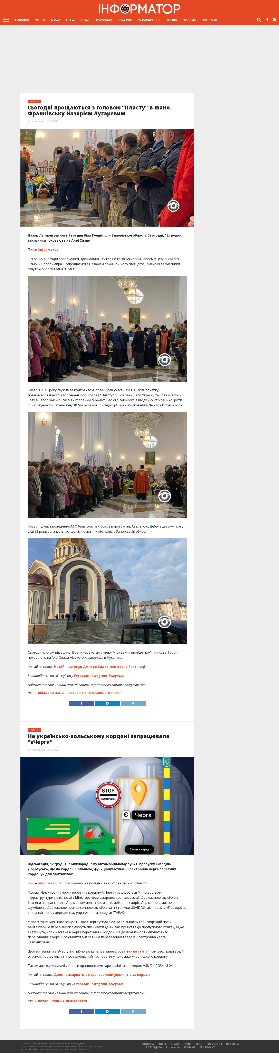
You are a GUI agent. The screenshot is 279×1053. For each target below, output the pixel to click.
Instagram (98, 675)
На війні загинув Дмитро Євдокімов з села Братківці (99, 666)
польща (58, 1001)
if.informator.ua (39, 1049)
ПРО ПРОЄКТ (210, 19)
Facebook (81, 675)
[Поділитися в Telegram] (107, 702)
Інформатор (48, 249)
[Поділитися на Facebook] (81, 702)
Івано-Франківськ (96, 692)
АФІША (172, 19)
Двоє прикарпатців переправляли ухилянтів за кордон (102, 974)
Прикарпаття (76, 1001)
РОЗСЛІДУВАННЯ (149, 19)
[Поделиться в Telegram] (107, 1010)
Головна (22, 19)
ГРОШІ (70, 19)
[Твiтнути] (133, 702)
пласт (116, 692)
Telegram (115, 675)
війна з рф (46, 692)
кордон (44, 1001)
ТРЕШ (85, 19)
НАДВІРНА (124, 19)
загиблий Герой (68, 692)
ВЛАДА (55, 19)
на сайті (140, 951)
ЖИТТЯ (40, 19)
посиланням (73, 883)
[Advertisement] (139, 59)
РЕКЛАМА (189, 19)
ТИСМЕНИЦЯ (103, 19)
